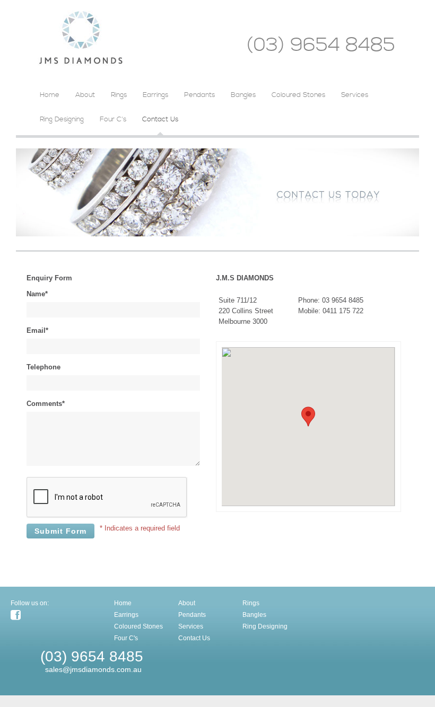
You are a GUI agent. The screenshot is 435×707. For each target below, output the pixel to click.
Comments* (46, 404)
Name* (37, 294)
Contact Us (160, 119)
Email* (37, 330)
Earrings (155, 95)
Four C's (113, 119)
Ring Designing (62, 119)
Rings (119, 95)
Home (49, 95)
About (85, 95)
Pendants (199, 95)
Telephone (43, 367)
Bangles (243, 95)
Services (354, 95)
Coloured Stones (298, 95)
